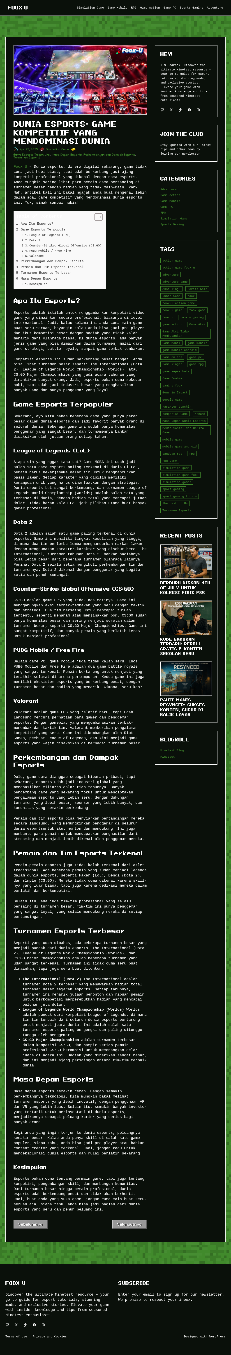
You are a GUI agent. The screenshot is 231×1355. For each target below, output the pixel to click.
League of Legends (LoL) (50, 235)
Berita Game (197, 289)
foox (191, 296)
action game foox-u (178, 267)
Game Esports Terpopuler (32, 154)
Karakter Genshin (176, 407)
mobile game (172, 439)
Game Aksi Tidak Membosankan (175, 334)
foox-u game (172, 310)
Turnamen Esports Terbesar (46, 273)
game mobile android (179, 350)
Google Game (172, 400)
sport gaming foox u (179, 496)
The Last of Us (175, 503)
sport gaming (173, 489)
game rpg (196, 364)
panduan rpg (172, 454)
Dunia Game (171, 296)
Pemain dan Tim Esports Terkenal (52, 267)
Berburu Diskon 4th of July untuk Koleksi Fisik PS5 (185, 587)
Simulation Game (57, 149)
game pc (195, 357)
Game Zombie (172, 378)
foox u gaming (192, 317)
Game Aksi (197, 324)
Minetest (167, 757)
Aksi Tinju (171, 289)
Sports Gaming (172, 224)
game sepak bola (175, 371)
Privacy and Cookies (49, 1336)
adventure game (175, 282)
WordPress (217, 1336)
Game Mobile (170, 201)
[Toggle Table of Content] (96, 217)
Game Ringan (172, 364)
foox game (197, 310)
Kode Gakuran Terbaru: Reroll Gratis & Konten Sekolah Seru (181, 646)
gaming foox (172, 385)
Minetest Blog (172, 750)
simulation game (175, 468)
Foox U (18, 8)
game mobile (197, 343)
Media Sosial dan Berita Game (183, 430)
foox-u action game (178, 303)
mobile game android (179, 446)
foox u (167, 317)
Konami (200, 414)
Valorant (36, 256)
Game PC (166, 207)
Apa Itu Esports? (37, 224)
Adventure (168, 189)
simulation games (176, 482)
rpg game (169, 461)
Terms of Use (16, 1336)
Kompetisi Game (175, 414)
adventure (170, 275)
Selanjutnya (129, 1224)
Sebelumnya (30, 1224)
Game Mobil (171, 343)
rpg (192, 454)
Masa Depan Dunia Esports (184, 421)
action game (172, 260)
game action (172, 324)
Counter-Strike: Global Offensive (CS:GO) (65, 245)
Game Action (170, 195)
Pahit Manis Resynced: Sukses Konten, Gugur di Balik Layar (182, 707)
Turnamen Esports (27, 157)
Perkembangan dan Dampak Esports (109, 154)
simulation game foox (180, 475)
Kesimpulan (38, 284)
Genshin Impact (175, 392)
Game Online (172, 357)
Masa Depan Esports (67, 154)
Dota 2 (34, 240)
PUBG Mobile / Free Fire (50, 251)
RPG (163, 213)
